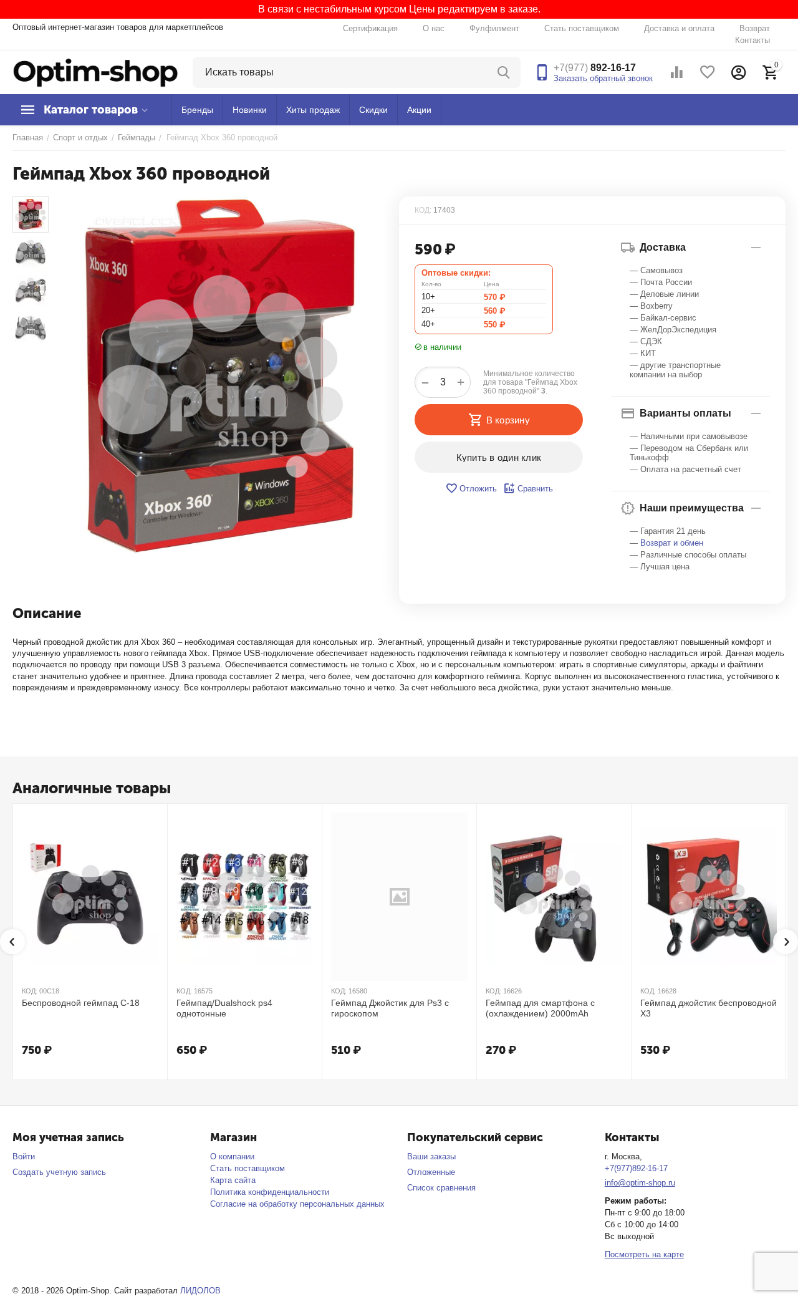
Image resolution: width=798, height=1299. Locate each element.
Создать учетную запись (59, 1172)
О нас (434, 28)
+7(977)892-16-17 (636, 1168)
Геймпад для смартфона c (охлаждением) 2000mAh (540, 1008)
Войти (23, 1156)
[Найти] (505, 72)
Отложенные (431, 1172)
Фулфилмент (494, 28)
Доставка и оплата (679, 28)
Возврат (754, 28)
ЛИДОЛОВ (200, 1290)
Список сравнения (441, 1187)
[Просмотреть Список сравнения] (676, 72)
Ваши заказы (431, 1156)
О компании (232, 1156)
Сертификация (370, 28)
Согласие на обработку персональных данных (297, 1204)
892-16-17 (595, 67)
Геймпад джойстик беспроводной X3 (708, 1008)
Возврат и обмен (671, 543)
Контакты (752, 40)
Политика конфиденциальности (269, 1192)
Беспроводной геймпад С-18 (81, 1003)
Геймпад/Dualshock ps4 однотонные (224, 1008)
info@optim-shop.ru (640, 1182)
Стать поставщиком (581, 28)
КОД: (423, 210)
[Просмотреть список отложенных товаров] (707, 72)
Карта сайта (233, 1180)
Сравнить (535, 488)
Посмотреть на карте (644, 1254)
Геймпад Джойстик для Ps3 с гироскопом (390, 1008)
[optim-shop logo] (95, 71)
